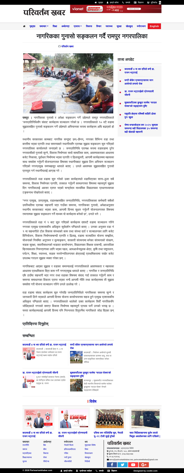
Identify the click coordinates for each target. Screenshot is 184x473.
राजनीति (26, 445)
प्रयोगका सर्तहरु (85, 471)
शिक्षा (55, 26)
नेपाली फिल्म (68, 445)
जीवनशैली (68, 461)
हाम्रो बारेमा (114, 2)
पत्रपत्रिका (27, 453)
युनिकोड (153, 2)
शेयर (45, 457)
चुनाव (25, 461)
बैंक (44, 445)
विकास (89, 26)
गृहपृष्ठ (100, 2)
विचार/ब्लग (89, 453)
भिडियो (87, 461)
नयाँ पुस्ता (67, 457)
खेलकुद (129, 26)
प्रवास (77, 26)
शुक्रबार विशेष (90, 445)
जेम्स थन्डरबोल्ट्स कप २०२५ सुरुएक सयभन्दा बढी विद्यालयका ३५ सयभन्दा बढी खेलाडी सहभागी (141, 128)
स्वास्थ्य (109, 26)
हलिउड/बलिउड (69, 449)
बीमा (44, 449)
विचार (98, 26)
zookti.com (151, 471)
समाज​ (25, 449)
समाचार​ (43, 26)
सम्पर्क (127, 2)
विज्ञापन (140, 2)
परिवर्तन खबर (67, 46)
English (154, 26)
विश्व (86, 449)
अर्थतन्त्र (65, 26)
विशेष (92, 401)
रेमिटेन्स (46, 461)
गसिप (66, 453)
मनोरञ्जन (141, 26)
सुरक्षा (119, 26)
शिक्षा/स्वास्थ (27, 457)
